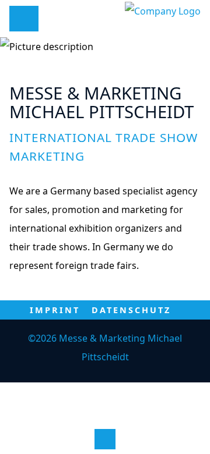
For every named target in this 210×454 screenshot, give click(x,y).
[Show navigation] (22, 18)
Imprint (55, 309)
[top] (104, 439)
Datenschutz (131, 309)
